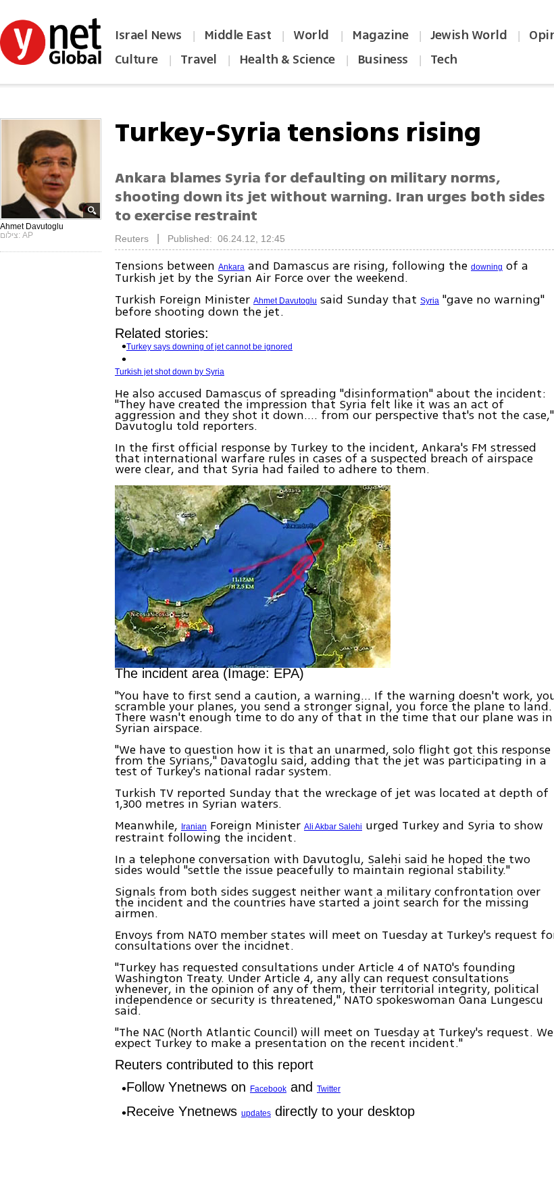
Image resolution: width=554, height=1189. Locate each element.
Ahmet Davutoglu (285, 301)
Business (382, 59)
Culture (136, 59)
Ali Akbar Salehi (333, 826)
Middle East (238, 35)
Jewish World (468, 35)
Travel (198, 59)
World (312, 35)
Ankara (231, 267)
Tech (443, 59)
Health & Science (287, 59)
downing (487, 267)
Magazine (380, 35)
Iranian (194, 826)
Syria (429, 301)
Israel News (148, 35)
